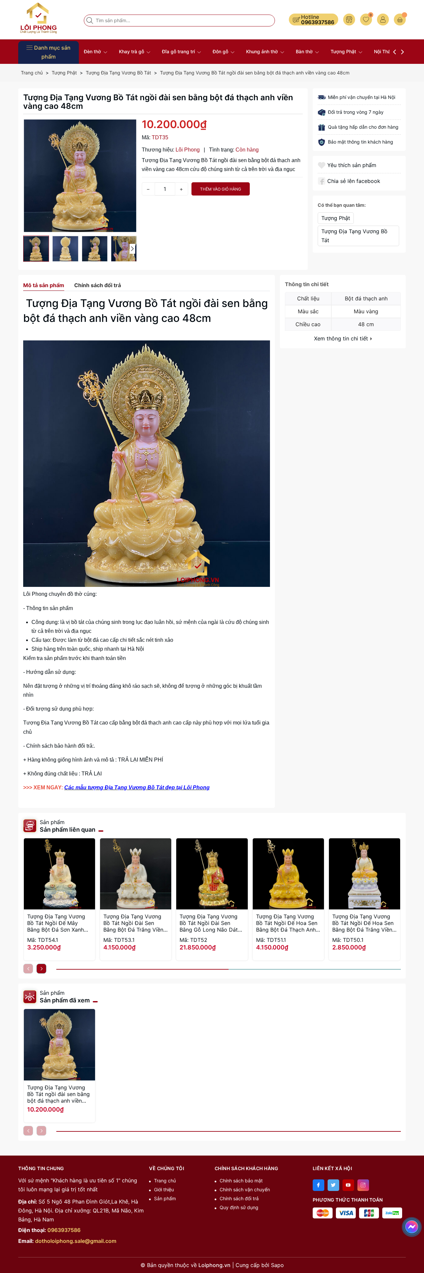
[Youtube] (348, 1185)
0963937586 (317, 22)
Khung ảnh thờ (262, 51)
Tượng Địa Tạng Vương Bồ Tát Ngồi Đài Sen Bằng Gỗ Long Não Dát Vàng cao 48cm (209, 923)
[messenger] (411, 1225)
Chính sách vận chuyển (245, 1189)
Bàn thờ (305, 51)
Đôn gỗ (221, 51)
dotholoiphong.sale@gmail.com (75, 1241)
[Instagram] (363, 1185)
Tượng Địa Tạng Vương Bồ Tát (354, 235)
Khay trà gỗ (132, 51)
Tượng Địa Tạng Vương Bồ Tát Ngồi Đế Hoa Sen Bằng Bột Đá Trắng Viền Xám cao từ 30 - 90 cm (363, 923)
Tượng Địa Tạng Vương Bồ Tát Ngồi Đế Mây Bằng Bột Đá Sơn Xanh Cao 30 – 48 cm (56, 923)
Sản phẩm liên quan (67, 829)
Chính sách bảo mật (241, 1180)
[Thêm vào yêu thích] (322, 165)
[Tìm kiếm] (90, 20)
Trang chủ (165, 1180)
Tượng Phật (344, 51)
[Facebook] (318, 1185)
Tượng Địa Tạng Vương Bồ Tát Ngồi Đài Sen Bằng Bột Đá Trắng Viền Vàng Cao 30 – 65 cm (133, 923)
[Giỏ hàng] (400, 19)
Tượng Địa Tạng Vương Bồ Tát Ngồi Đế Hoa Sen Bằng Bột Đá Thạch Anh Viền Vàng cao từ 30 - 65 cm (288, 923)
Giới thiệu (164, 1189)
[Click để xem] (80, 176)
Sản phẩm (165, 1198)
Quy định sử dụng (239, 1207)
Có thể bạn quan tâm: (342, 205)
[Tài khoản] (383, 19)
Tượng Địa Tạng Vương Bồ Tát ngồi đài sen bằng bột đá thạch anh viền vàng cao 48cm (58, 1094)
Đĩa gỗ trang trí (179, 51)
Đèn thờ (93, 51)
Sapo (277, 1265)
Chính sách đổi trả (239, 1198)
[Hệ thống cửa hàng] (349, 19)
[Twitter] (333, 1185)
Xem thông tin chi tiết (342, 338)
